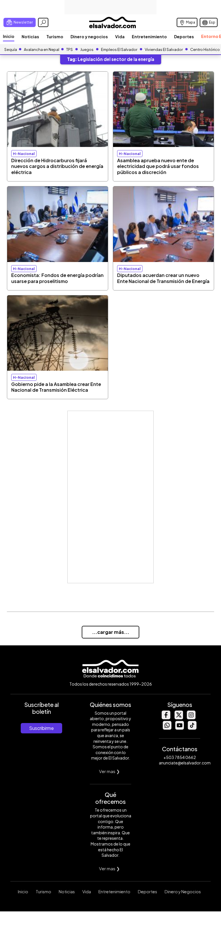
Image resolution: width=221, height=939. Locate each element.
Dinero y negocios (89, 36)
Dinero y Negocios (183, 891)
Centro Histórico (205, 49)
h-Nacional (24, 153)
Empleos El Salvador (119, 49)
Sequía (10, 49)
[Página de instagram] (191, 717)
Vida (120, 36)
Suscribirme (41, 728)
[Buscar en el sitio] (43, 22)
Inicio (8, 36)
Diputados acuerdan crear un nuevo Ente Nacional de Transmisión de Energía (163, 278)
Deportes (184, 36)
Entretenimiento (149, 36)
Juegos (87, 49)
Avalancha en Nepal (41, 49)
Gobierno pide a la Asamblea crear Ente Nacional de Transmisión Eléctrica (56, 387)
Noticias (30, 36)
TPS (69, 49)
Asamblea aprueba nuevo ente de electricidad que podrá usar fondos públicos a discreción (158, 166)
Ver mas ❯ (109, 771)
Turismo (54, 36)
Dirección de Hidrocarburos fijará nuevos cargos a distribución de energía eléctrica (57, 166)
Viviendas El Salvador (164, 49)
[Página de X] (178, 717)
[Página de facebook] (165, 717)
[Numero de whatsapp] (167, 728)
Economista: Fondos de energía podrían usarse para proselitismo (57, 278)
